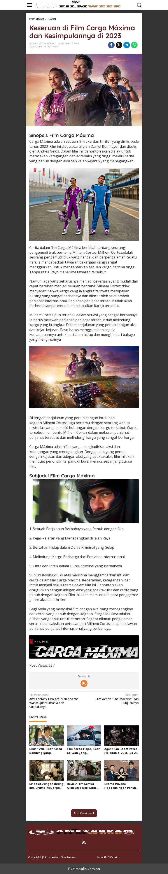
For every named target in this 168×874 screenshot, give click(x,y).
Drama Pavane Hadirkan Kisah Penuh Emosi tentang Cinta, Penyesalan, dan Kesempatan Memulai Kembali (120, 786)
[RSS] (84, 683)
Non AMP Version (108, 857)
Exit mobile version (84, 869)
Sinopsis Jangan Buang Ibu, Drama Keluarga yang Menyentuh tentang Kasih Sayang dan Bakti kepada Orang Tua (46, 786)
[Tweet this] (119, 45)
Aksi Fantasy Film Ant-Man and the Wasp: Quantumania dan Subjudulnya (54, 701)
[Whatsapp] (134, 45)
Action (32, 46)
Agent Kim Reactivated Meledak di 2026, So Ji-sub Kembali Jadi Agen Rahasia (121, 751)
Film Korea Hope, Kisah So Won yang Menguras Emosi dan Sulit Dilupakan (83, 751)
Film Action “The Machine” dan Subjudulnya (117, 699)
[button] (139, 5)
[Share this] (111, 45)
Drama (41, 46)
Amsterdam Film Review (60, 857)
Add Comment (84, 813)
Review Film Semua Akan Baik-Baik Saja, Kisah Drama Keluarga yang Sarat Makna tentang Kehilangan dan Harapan (83, 786)
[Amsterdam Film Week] (85, 5)
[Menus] (29, 5)
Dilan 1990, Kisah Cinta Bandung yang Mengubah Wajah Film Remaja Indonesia (45, 751)
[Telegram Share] (126, 45)
